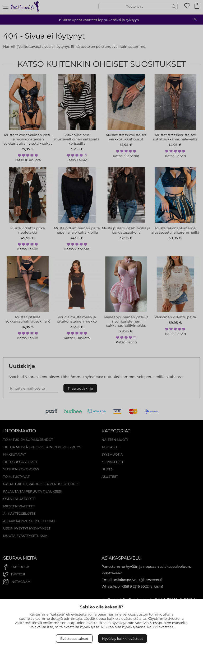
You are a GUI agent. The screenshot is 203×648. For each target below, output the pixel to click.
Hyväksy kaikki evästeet (122, 638)
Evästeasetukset (74, 638)
